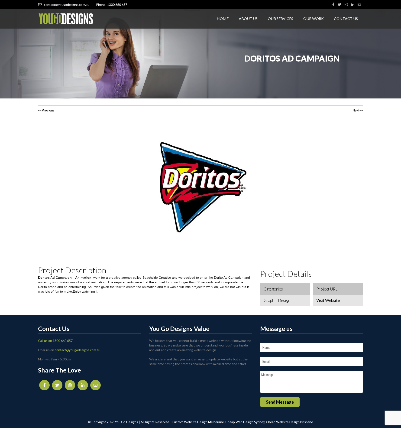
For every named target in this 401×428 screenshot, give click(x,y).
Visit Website (328, 300)
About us (248, 18)
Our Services (280, 18)
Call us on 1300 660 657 (55, 341)
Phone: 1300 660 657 (111, 5)
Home (223, 18)
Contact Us (346, 18)
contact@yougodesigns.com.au (66, 5)
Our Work (313, 18)
